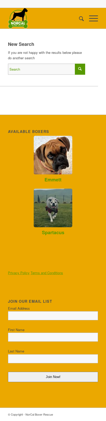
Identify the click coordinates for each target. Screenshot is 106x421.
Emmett (53, 179)
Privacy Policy (19, 272)
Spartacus (53, 232)
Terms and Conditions (47, 272)
